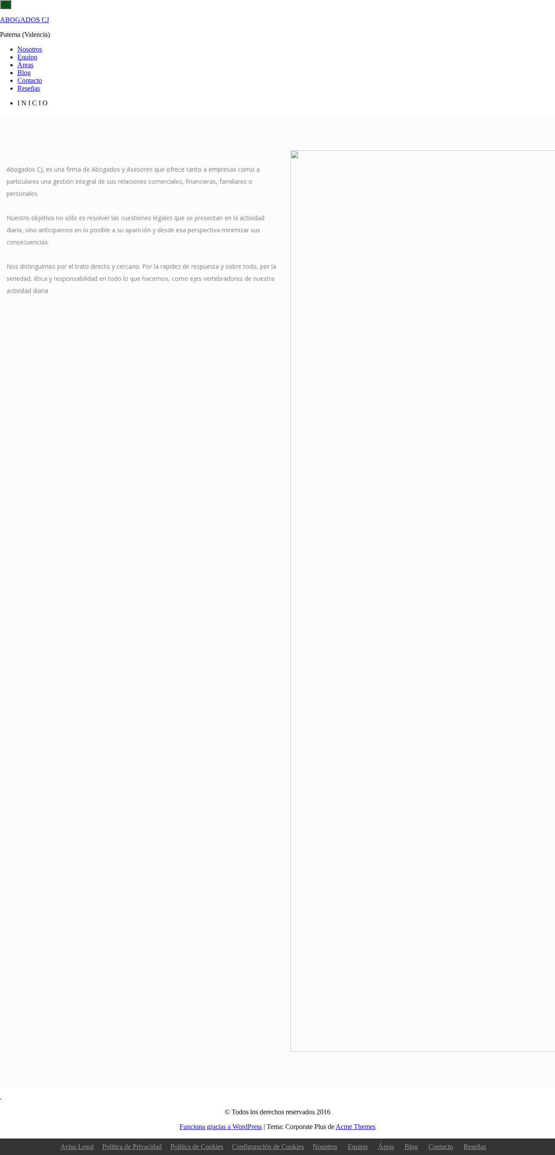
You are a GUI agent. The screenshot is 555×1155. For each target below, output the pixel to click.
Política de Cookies (196, 1146)
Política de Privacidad (132, 1146)
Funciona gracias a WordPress (221, 1126)
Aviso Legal (77, 1146)
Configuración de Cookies (268, 1146)
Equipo (27, 57)
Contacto (29, 80)
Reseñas (28, 88)
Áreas (25, 64)
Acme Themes (355, 1126)
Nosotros (29, 49)
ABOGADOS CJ (24, 19)
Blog (24, 72)
